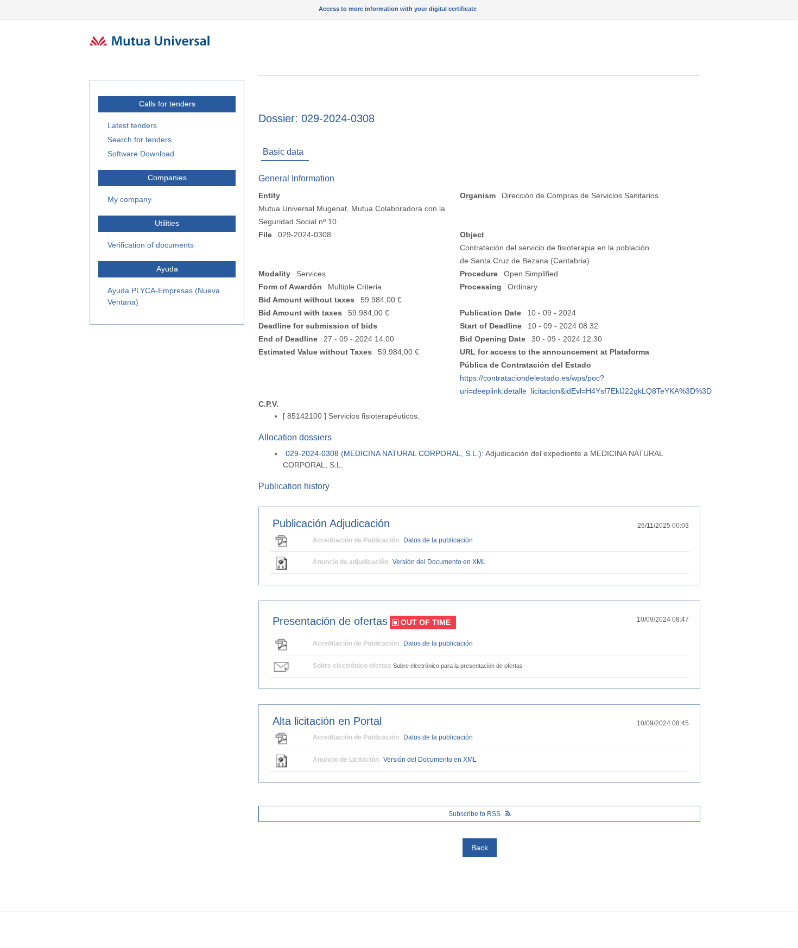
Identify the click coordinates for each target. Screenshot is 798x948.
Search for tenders (139, 139)
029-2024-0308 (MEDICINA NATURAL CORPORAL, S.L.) (384, 453)
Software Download (140, 153)
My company (129, 199)
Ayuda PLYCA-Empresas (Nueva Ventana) (163, 296)
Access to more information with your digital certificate (398, 8)
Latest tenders (132, 125)
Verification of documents (150, 245)
